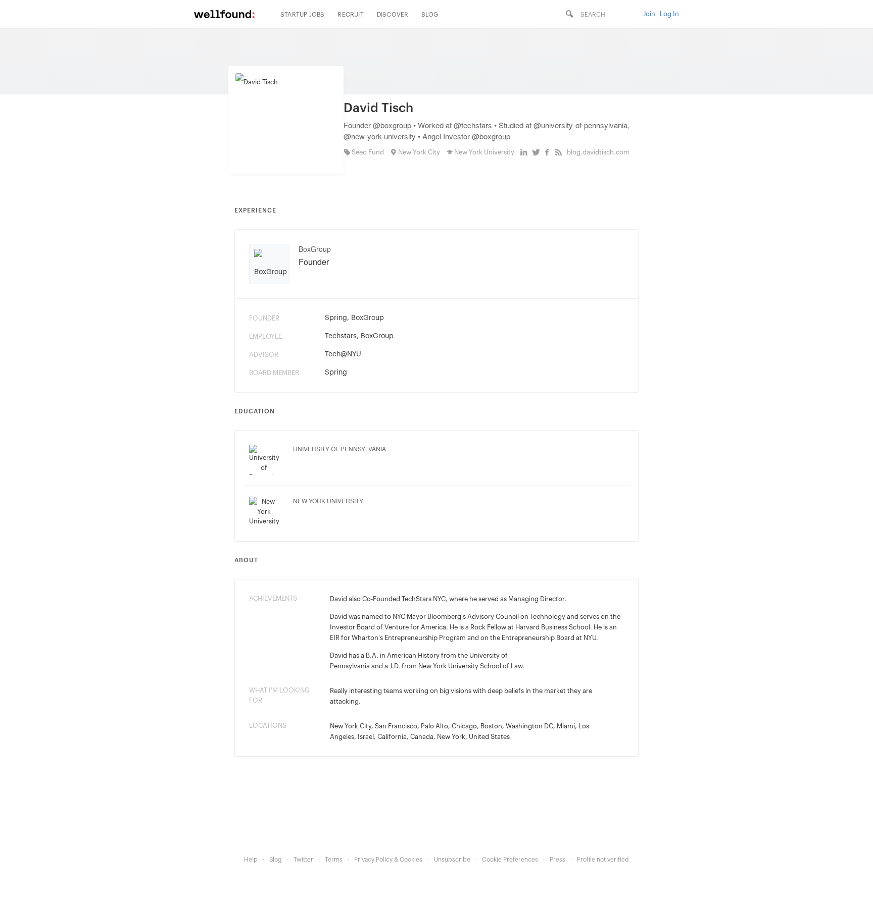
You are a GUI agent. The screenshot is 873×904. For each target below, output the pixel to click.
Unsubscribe (452, 860)
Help (251, 860)
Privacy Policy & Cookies (388, 860)
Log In (669, 14)
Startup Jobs (302, 15)
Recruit (350, 15)
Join (649, 14)
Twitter (303, 860)
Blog (429, 15)
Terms (334, 860)
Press (557, 860)
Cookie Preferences (510, 860)
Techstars (341, 336)
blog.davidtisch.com (598, 152)
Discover (393, 15)
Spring (336, 318)
